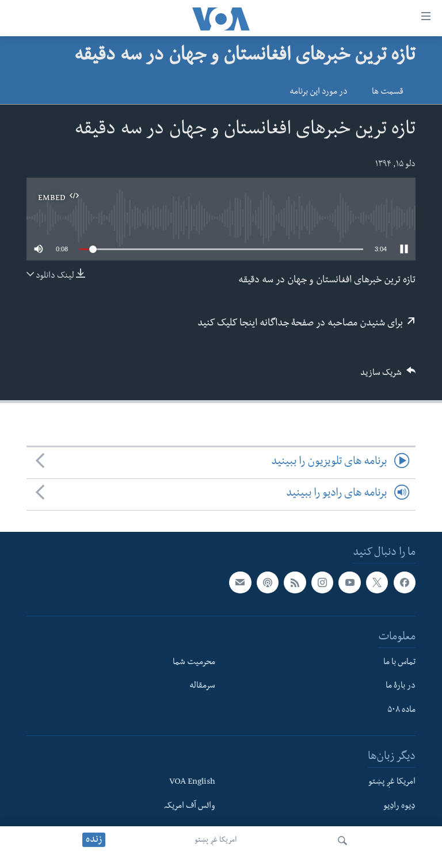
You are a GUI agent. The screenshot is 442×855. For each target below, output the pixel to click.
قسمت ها (387, 92)
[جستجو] (342, 840)
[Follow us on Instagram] (322, 582)
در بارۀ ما (401, 686)
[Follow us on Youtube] (349, 582)
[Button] (388, 376)
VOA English (192, 782)
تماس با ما (399, 663)
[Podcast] (268, 582)
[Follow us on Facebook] (405, 582)
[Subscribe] (240, 582)
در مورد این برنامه (318, 92)
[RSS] (295, 582)
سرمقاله (202, 686)
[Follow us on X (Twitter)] (377, 582)
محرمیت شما (194, 663)
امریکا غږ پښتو (216, 840)
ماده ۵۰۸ (401, 711)
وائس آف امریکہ (189, 807)
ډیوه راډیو (399, 807)
